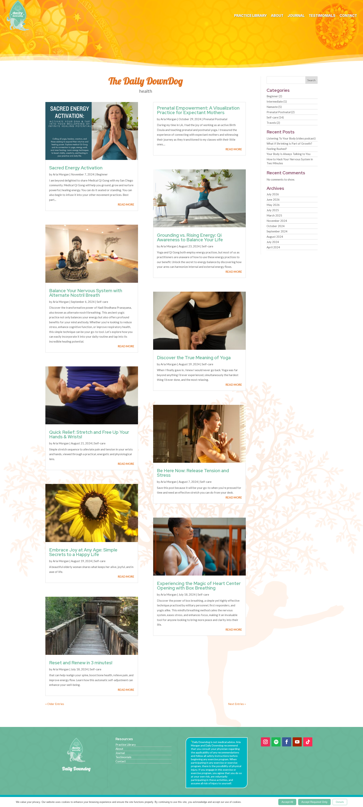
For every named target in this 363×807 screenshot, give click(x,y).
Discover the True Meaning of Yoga (194, 358)
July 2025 (273, 210)
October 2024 (276, 226)
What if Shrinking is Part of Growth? (289, 143)
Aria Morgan (61, 174)
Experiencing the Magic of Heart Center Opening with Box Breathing (199, 585)
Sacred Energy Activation (75, 168)
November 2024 (277, 220)
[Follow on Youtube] (297, 741)
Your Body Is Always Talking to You (288, 154)
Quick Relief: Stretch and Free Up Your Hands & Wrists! (89, 434)
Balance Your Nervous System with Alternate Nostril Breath (85, 293)
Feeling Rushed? (277, 148)
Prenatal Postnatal (215, 119)
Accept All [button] (287, 801)
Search (311, 80)
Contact (348, 16)
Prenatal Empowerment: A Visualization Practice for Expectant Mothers (198, 110)
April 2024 (273, 247)
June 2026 (273, 199)
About (277, 16)
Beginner (102, 174)
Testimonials (322, 16)
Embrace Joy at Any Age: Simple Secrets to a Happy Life (83, 552)
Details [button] (340, 801)
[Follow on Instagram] (265, 741)
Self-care (102, 301)
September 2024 (277, 231)
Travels (271, 122)
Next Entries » (237, 704)
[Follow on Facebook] (286, 741)
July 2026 (273, 194)
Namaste (272, 106)
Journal (296, 16)
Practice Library (250, 16)
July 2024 (273, 242)
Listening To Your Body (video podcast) (291, 138)
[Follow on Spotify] (276, 741)
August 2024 (275, 236)
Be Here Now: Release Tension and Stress (193, 473)
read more (126, 204)
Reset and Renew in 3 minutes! (80, 663)
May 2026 (273, 204)
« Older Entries (54, 704)
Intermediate (275, 101)
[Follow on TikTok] (307, 741)
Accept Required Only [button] (314, 801)
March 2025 (274, 215)
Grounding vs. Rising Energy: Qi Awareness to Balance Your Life (190, 237)
